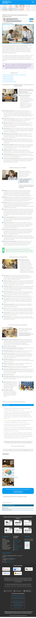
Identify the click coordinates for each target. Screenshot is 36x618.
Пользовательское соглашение (18, 600)
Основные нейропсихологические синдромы (10, 477)
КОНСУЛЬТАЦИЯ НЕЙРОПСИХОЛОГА (9, 505)
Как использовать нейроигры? (8, 79)
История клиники (18, 540)
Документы (17, 549)
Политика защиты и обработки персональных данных (18, 604)
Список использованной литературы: (9, 81)
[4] (23, 210)
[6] (33, 350)
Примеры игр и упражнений (8, 78)
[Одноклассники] (32, 21)
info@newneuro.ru (10, 561)
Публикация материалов (18, 607)
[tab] (10, 450)
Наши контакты (6, 552)
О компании (5, 536)
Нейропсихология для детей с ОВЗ (8, 486)
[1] (14, 47)
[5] (32, 297)
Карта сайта (17, 547)
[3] (20, 156)
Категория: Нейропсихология (11, 8)
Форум (16, 544)
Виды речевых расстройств (8, 76)
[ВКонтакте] (31, 21)
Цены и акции (17, 542)
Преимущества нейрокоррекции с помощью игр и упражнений (14, 74)
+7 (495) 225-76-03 (9, 556)
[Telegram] (29, 21)
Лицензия (27, 536)
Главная (3, 8)
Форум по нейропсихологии (8, 509)
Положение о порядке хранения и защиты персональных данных (18, 597)
